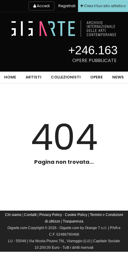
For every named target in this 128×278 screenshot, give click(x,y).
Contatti (30, 215)
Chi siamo (13, 215)
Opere (96, 77)
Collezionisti (66, 77)
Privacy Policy (50, 215)
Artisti (33, 77)
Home (10, 77)
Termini (96, 215)
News (118, 77)
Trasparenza (73, 221)
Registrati (67, 5)
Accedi (43, 5)
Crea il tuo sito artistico (104, 5)
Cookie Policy (76, 215)
